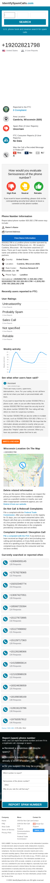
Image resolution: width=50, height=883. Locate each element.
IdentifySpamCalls (17, 3)
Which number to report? (12, 773)
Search (25, 21)
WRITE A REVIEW (11, 442)
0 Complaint (20, 110)
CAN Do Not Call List (23, 825)
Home (4, 728)
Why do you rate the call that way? (16, 789)
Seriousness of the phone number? (16, 781)
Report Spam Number (25, 804)
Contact (36, 821)
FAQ (3, 824)
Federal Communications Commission (23, 831)
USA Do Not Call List (25, 821)
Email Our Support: (38, 825)
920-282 (11, 728)
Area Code (6, 827)
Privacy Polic (6, 833)
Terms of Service (8, 830)
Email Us (39, 830)
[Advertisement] (25, 79)
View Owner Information (25, 238)
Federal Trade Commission (22, 838)
